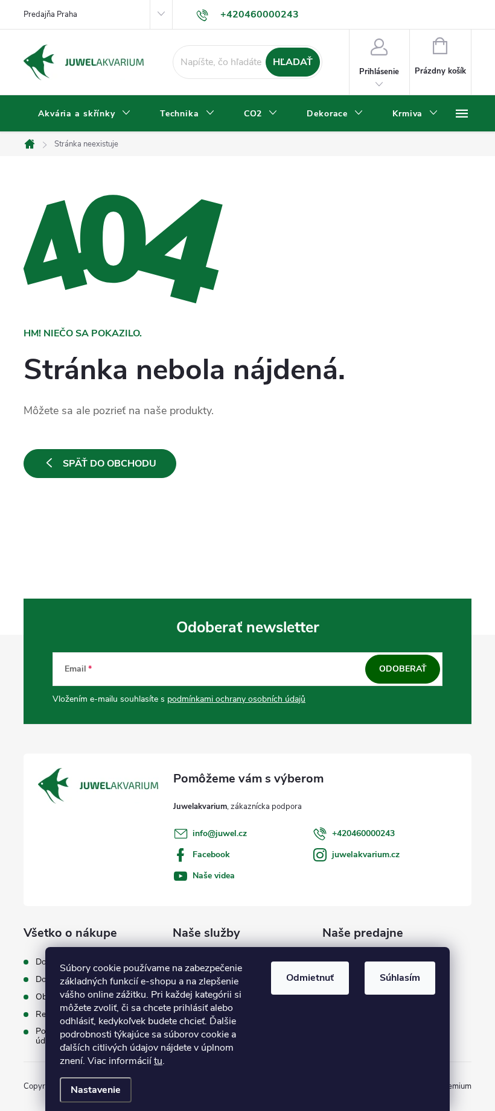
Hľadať (293, 62)
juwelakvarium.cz (366, 854)
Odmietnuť (310, 977)
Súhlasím (400, 977)
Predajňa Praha (50, 14)
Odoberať (403, 669)
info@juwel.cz (220, 833)
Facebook (211, 854)
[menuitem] (84, 114)
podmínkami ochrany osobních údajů (236, 699)
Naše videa (214, 875)
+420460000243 (363, 833)
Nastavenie (96, 1090)
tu (158, 1061)
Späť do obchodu (109, 463)
